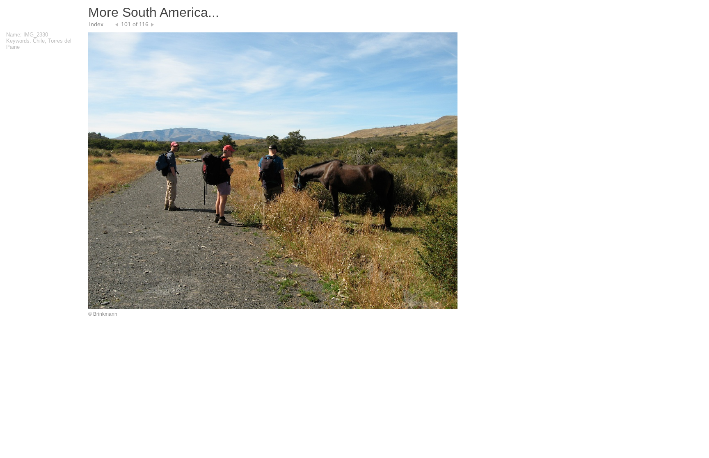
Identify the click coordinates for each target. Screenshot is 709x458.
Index (96, 24)
